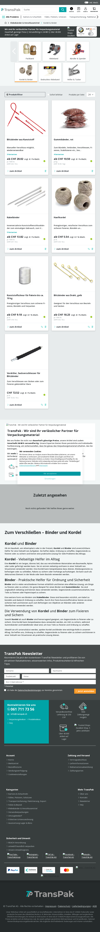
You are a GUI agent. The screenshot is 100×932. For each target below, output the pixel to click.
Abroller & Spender (78, 58)
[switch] (90, 33)
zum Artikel (16, 171)
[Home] (6, 22)
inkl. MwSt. (93, 2)
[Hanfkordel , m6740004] (73, 197)
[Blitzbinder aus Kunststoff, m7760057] (26, 119)
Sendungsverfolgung (17, 770)
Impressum (50, 906)
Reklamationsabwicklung (81, 767)
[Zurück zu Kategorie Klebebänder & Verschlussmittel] (14, 51)
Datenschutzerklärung (27, 465)
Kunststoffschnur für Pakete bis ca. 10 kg (25, 297)
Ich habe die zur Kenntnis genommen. (35, 690)
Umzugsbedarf (15, 816)
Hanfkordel (60, 217)
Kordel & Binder (26, 79)
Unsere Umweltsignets (18, 850)
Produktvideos (34, 719)
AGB (95, 906)
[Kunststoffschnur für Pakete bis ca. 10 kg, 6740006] (26, 275)
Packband (30, 58)
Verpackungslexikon (17, 719)
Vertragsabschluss (78, 759)
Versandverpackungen (18, 812)
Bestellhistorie (14, 767)
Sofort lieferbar (56, 94)
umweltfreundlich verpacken (21, 846)
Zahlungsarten (76, 770)
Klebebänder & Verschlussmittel (22, 808)
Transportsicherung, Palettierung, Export (27, 801)
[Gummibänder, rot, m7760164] (73, 119)
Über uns (84, 794)
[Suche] (62, 9)
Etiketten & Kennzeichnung (20, 819)
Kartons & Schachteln (32, 17)
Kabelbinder (13, 217)
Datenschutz (64, 906)
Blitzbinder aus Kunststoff (20, 139)
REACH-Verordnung (17, 842)
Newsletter (85, 801)
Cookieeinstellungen (17, 774)
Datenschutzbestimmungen (29, 690)
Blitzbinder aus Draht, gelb (68, 295)
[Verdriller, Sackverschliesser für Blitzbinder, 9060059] (26, 353)
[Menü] (95, 28)
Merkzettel (13, 763)
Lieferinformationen (79, 763)
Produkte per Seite (76, 94)
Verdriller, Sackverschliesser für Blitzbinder (23, 375)
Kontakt (84, 797)
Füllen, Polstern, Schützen (55, 17)
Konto (11, 759)
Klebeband (53, 58)
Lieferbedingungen (81, 906)
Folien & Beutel (15, 805)
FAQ (11, 723)
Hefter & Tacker (74, 79)
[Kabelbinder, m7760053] (26, 197)
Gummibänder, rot (63, 139)
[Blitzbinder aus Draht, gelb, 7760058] (73, 275)
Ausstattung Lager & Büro (20, 823)
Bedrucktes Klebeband (50, 79)
